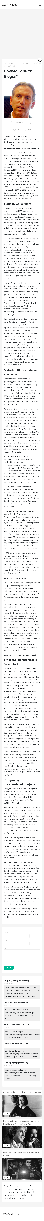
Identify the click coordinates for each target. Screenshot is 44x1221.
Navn (6, 933)
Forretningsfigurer (22, 63)
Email (6, 940)
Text (6, 948)
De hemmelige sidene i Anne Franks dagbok (22, 1092)
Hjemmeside (8, 63)
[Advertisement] (22, 32)
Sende (8, 967)
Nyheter (6, 1114)
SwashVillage (9, 4)
